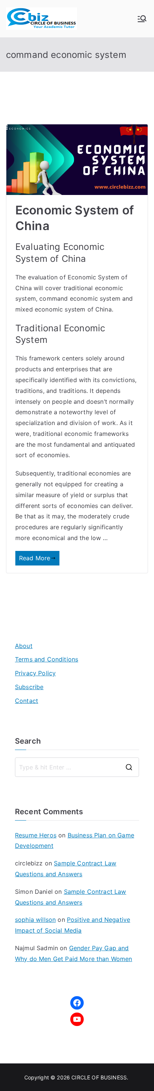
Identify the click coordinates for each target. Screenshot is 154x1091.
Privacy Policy (35, 673)
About (24, 646)
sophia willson (35, 919)
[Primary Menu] (142, 18)
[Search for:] (77, 767)
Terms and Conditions (46, 659)
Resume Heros (35, 835)
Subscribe (29, 687)
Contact (26, 700)
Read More (34, 558)
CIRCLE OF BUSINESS (99, 1077)
